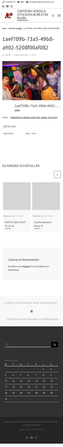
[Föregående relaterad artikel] (49, 174)
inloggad (26, 266)
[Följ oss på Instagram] (12, 6)
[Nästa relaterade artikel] (57, 174)
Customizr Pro (38, 429)
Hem (4, 28)
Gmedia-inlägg (15, 28)
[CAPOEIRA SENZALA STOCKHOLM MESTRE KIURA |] (9, 15)
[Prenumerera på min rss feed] (3, 6)
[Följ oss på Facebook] (7, 6)
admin (8, 55)
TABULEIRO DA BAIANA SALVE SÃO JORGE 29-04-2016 (33, 117)
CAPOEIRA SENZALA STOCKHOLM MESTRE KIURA (34, 422)
